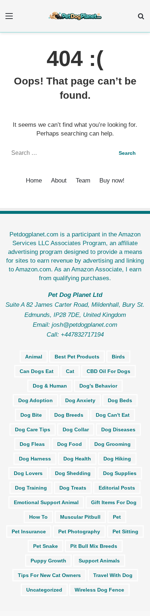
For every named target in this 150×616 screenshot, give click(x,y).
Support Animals (99, 561)
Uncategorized (44, 590)
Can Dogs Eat (37, 371)
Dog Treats (72, 488)
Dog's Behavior (98, 386)
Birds (118, 357)
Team (83, 180)
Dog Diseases (118, 429)
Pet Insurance (29, 531)
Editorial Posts (117, 488)
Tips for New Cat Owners (49, 575)
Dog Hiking (117, 459)
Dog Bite (31, 415)
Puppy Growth (48, 561)
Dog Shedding (73, 473)
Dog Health (77, 459)
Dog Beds (120, 400)
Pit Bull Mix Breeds (93, 546)
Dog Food (69, 444)
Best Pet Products (77, 357)
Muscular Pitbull (80, 517)
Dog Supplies (120, 473)
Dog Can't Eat (113, 415)
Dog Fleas (32, 444)
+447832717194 (82, 334)
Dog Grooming (112, 444)
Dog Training (31, 488)
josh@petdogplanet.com (84, 324)
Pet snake (45, 546)
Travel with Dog (113, 575)
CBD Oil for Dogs (108, 371)
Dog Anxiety (80, 400)
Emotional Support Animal (46, 502)
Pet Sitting (125, 531)
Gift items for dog (114, 502)
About (59, 180)
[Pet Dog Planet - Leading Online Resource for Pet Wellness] (75, 16)
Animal (33, 357)
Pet (117, 517)
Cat (70, 371)
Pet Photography (79, 531)
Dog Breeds (68, 415)
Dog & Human (50, 386)
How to (38, 517)
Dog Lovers (28, 473)
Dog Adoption (35, 400)
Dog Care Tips (32, 429)
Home (34, 180)
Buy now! (112, 180)
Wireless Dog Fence (99, 590)
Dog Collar (76, 429)
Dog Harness (35, 459)
